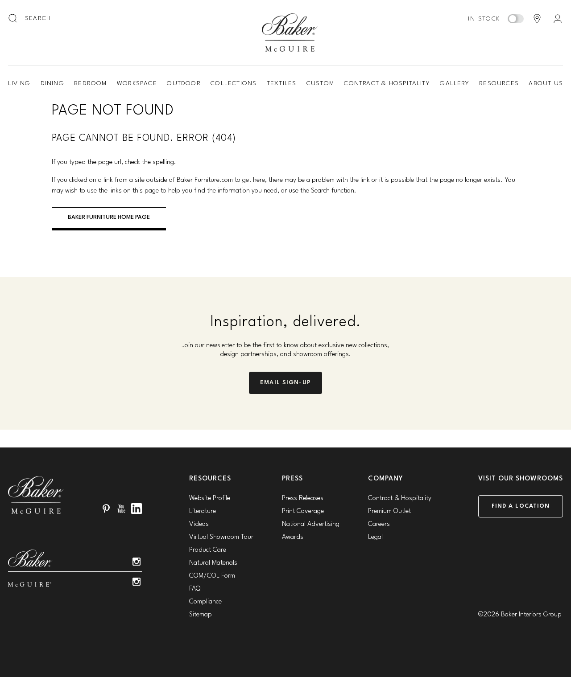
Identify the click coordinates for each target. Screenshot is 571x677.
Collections (234, 83)
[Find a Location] (537, 18)
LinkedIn (136, 508)
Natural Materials (213, 563)
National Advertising (310, 524)
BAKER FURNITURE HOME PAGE (109, 217)
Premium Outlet (389, 511)
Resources (499, 83)
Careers (379, 524)
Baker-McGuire (290, 32)
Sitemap (200, 614)
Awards (292, 537)
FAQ (194, 589)
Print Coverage (303, 511)
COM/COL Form (212, 576)
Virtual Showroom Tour (221, 537)
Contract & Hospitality (387, 83)
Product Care (207, 550)
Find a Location (521, 506)
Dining (52, 83)
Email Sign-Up (285, 383)
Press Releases (302, 498)
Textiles (282, 83)
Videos (199, 524)
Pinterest (106, 508)
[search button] (13, 18)
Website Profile (209, 498)
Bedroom (90, 83)
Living (19, 83)
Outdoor (183, 83)
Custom (320, 83)
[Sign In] (557, 18)
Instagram (136, 561)
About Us (546, 83)
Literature (202, 511)
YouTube (121, 508)
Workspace (137, 83)
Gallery (454, 83)
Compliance (205, 602)
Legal (375, 537)
